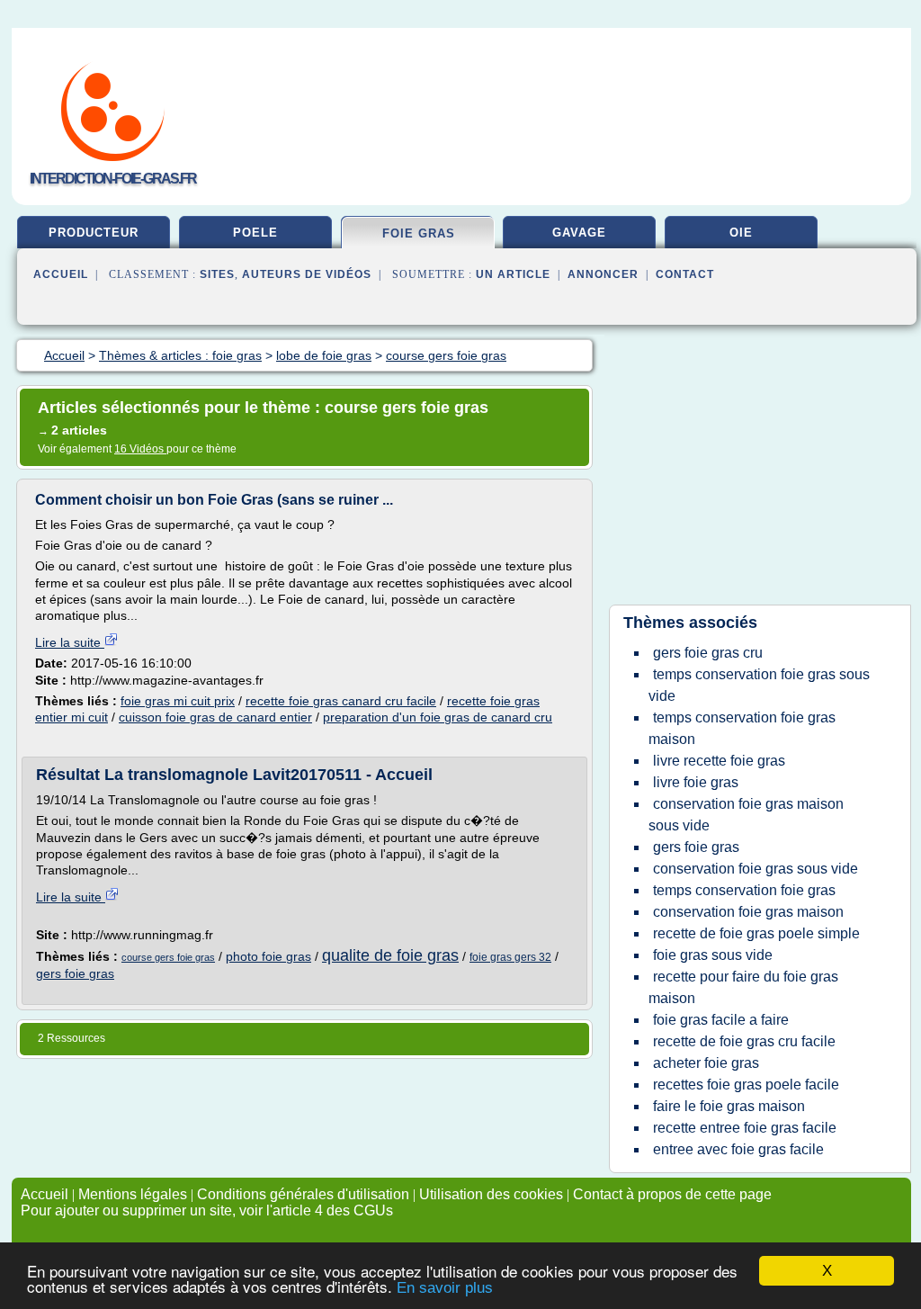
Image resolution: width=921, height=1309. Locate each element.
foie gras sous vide (713, 955)
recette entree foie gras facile (744, 1127)
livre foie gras (695, 782)
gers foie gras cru (708, 652)
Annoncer (603, 274)
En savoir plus (445, 1287)
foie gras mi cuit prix (178, 701)
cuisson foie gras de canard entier (215, 717)
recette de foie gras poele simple (756, 933)
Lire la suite (69, 642)
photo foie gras (268, 956)
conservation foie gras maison (748, 911)
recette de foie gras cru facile (744, 1041)
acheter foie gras (706, 1063)
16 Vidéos (140, 449)
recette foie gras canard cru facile (341, 701)
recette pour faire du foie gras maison (743, 987)
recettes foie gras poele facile (746, 1084)
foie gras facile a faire (721, 1019)
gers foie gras (75, 973)
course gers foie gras (168, 957)
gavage (579, 232)
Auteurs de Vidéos (306, 274)
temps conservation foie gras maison (742, 728)
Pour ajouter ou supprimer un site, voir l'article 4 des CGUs (207, 1210)
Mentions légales (132, 1194)
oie (741, 232)
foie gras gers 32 (510, 957)
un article (513, 274)
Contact (685, 274)
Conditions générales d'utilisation (303, 1194)
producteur (94, 232)
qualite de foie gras (390, 955)
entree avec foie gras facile (738, 1149)
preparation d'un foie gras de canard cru (437, 717)
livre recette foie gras (719, 760)
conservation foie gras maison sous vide (746, 814)
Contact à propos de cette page (672, 1194)
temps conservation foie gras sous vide (759, 685)
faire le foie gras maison (729, 1106)
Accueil (60, 274)
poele (255, 232)
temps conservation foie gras (744, 890)
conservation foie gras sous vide (755, 868)
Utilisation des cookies (491, 1194)
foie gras (418, 233)
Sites (217, 274)
